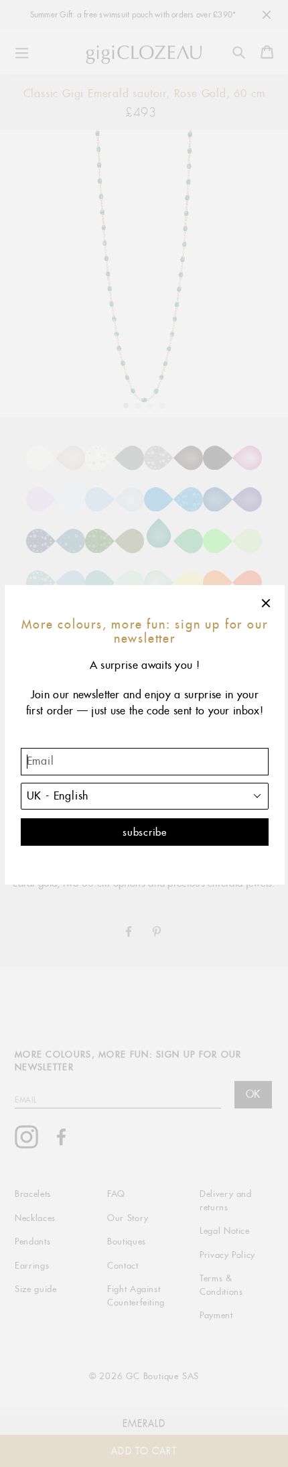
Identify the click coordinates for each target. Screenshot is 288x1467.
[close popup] (266, 603)
